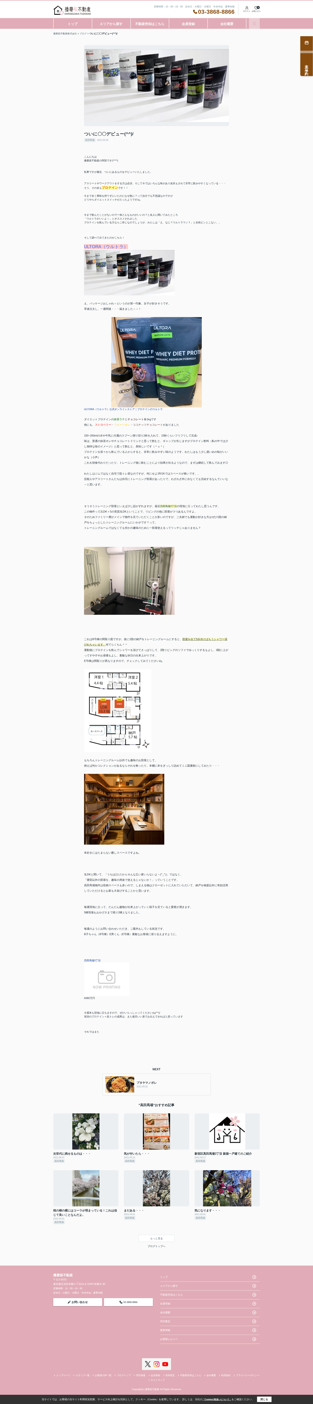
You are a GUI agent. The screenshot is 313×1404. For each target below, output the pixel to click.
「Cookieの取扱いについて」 (217, 1399)
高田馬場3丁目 (168, 506)
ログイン (246, 11)
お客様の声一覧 (103, 1375)
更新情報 (165, 1330)
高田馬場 (90, 140)
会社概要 (226, 24)
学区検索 (140, 1375)
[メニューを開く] (254, 23)
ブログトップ (124, 1375)
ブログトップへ (156, 1246)
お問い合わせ (80, 1302)
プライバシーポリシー (247, 1375)
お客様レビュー (169, 1339)
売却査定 (165, 1321)
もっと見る (156, 1238)
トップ (73, 24)
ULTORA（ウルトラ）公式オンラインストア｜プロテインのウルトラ (123, 409)
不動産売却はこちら (149, 24)
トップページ (63, 1375)
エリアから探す (111, 24)
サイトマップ (158, 1380)
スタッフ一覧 (83, 1375)
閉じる (264, 1399)
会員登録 (188, 24)
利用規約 (226, 1375)
